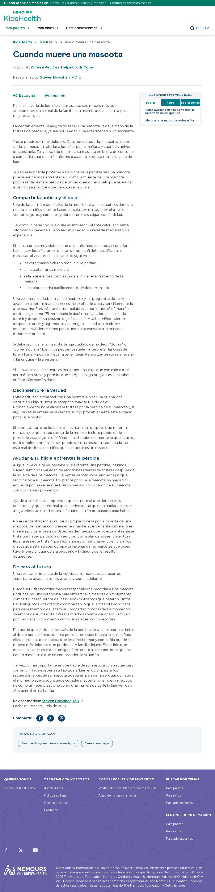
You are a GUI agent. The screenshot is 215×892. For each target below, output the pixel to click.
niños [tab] (170, 102)
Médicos (100, 3)
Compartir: (22, 718)
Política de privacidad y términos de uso (127, 788)
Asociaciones (53, 788)
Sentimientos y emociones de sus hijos (48, 743)
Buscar (202, 28)
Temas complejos (97, 743)
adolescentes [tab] (190, 102)
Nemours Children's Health (70, 3)
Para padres (174, 788)
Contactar (51, 810)
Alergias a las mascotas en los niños (170, 120)
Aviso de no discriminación (117, 795)
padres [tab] (151, 102)
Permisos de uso (56, 803)
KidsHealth (22, 42)
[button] (25, 95)
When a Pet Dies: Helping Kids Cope (62, 67)
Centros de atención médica (131, 3)
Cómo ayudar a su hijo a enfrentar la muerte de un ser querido (170, 111)
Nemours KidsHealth (19, 788)
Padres (46, 42)
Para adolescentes (179, 803)
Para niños (173, 795)
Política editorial (55, 795)
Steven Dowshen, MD (61, 77)
